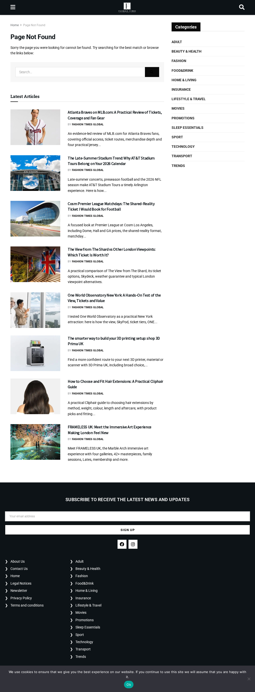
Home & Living (184, 80)
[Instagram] (132, 544)
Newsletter (18, 591)
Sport (177, 137)
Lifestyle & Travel (189, 99)
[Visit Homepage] (127, 7)
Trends (178, 166)
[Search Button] (242, 7)
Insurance (181, 89)
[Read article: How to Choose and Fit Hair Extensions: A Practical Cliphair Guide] (35, 396)
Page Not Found (34, 25)
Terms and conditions (27, 605)
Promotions (183, 118)
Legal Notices (20, 583)
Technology (183, 147)
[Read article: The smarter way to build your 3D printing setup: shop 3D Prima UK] (35, 353)
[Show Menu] (12, 7)
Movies (178, 108)
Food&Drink (182, 71)
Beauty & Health (186, 51)
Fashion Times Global (88, 124)
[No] (248, 678)
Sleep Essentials (187, 128)
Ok (129, 685)
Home (14, 25)
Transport (182, 156)
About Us (17, 561)
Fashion (179, 61)
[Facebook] (122, 544)
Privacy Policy (21, 598)
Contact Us (19, 569)
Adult (177, 42)
